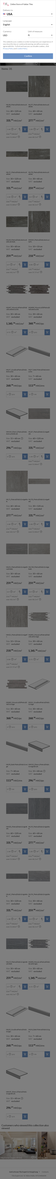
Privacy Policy (8, 48)
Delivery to (8, 10)
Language (7, 21)
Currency (7, 31)
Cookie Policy (22, 48)
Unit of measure (35, 31)
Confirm (28, 56)
